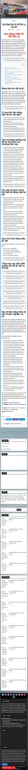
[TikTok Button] (25, 695)
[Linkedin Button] (14, 695)
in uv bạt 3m (22, 756)
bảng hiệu (7, 498)
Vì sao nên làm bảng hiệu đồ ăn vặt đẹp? (13, 69)
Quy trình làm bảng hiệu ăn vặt (12, 77)
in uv (10, 496)
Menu (4, 16)
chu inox (20, 495)
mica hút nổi (18, 753)
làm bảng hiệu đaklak (10, 500)
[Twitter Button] (3, 695)
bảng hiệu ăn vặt (19, 396)
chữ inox (15, 495)
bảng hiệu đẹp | (9, 759)
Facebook (16, 419)
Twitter (9, 419)
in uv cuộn (10, 756)
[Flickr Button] (19, 695)
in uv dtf (15, 496)
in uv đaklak (20, 761)
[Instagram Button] (16, 695)
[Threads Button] (8, 695)
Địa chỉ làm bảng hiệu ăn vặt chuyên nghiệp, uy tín (13, 83)
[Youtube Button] (22, 695)
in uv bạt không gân (7, 758)
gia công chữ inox (7, 495)
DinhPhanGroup (18, 326)
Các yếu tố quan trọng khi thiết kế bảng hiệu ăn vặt (14, 75)
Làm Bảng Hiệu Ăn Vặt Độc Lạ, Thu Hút (14, 25)
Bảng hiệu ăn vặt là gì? (10, 67)
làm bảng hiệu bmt (18, 759)
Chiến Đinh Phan (11, 29)
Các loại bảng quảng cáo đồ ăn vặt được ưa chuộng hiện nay (14, 72)
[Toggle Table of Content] (23, 64)
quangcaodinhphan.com (14, 402)
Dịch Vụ (3, 446)
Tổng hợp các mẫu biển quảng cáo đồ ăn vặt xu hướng (13, 80)
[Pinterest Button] (11, 695)
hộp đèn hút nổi (16, 755)
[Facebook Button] (6, 695)
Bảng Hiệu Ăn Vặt (16, 35)
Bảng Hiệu (14, 21)
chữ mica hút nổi (9, 753)
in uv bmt (19, 500)
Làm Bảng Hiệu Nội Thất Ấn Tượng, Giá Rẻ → (16, 431)
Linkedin (22, 419)
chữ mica (8, 755)
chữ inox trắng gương (12, 751)
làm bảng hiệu (17, 758)
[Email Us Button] (14, 697)
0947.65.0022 (7, 767)
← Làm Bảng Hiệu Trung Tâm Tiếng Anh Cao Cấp (13, 433)
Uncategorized (5, 449)
